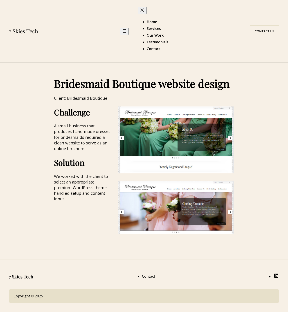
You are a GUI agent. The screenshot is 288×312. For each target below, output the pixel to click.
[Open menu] (124, 31)
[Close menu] (142, 10)
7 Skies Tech (23, 31)
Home (152, 21)
